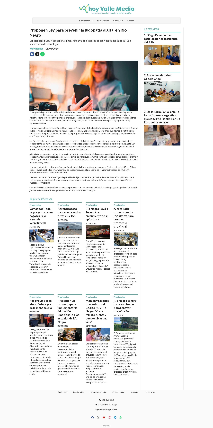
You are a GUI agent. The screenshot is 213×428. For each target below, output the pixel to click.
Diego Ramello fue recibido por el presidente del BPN (161, 38)
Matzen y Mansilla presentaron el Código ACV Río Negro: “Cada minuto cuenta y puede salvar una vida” (97, 311)
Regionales (84, 20)
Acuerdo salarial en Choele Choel (157, 76)
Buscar (130, 20)
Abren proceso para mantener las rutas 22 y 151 (69, 212)
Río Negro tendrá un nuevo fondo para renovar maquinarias (125, 306)
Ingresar (151, 392)
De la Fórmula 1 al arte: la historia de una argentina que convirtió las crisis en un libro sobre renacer (162, 117)
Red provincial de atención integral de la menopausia (40, 304)
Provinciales (103, 20)
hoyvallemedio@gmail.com (106, 409)
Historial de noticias (97, 392)
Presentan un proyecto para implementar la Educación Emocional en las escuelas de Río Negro (68, 311)
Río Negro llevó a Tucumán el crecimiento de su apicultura (97, 214)
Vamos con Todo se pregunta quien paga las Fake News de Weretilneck (41, 216)
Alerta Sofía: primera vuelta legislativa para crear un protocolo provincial (124, 217)
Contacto (118, 20)
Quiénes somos (118, 392)
